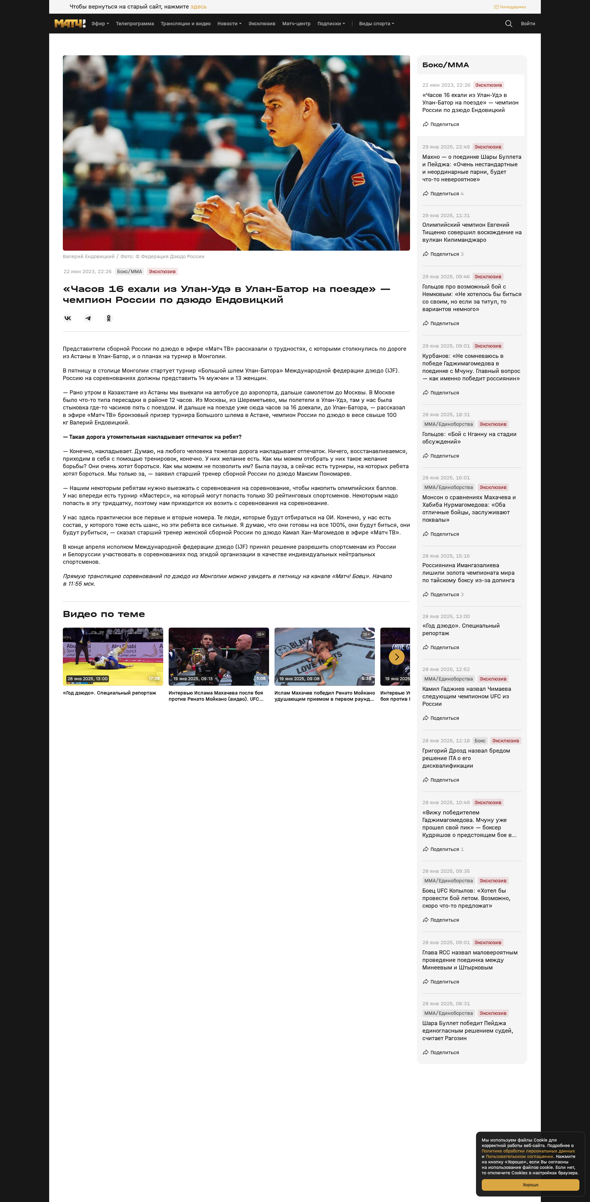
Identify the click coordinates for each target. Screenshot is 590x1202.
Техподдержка (513, 7)
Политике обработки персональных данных (528, 1151)
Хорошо (530, 1185)
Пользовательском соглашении (519, 1156)
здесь (199, 6)
